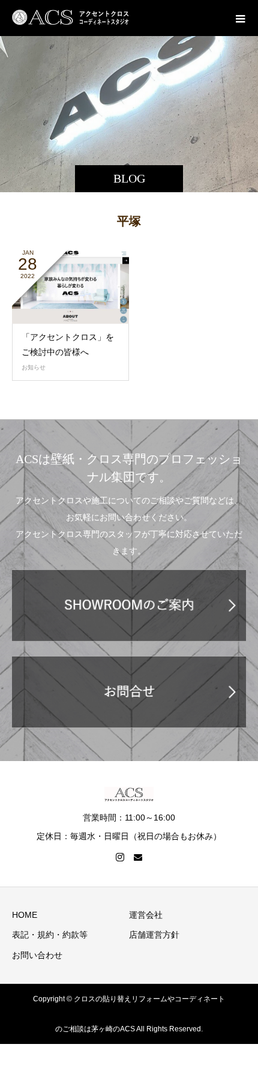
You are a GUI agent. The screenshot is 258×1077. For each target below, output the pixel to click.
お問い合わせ (37, 955)
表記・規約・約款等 (50, 934)
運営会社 (146, 915)
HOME (24, 915)
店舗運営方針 (154, 934)
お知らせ (34, 367)
